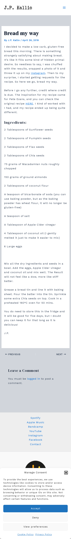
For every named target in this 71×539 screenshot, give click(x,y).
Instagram (38, 73)
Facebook (35, 439)
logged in (33, 378)
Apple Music (35, 422)
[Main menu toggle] (64, 7)
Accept (35, 508)
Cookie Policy (26, 534)
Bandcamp (35, 426)
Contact (35, 444)
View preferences (35, 526)
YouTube (35, 431)
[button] (66, 472)
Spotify (35, 417)
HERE (29, 103)
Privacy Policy (43, 534)
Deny (35, 517)
